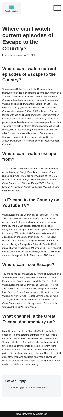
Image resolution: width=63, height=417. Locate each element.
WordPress (41, 414)
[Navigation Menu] (57, 8)
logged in (23, 387)
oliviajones (10, 55)
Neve (18, 414)
